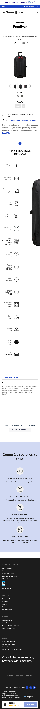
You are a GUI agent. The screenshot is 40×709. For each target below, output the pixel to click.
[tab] (10, 377)
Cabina (18, 106)
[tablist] (20, 378)
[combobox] (30, 696)
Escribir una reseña (22, 430)
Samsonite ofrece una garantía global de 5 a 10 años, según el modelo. (20, 541)
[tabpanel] (20, 400)
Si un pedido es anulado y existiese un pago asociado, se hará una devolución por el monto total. (20, 520)
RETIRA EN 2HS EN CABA (20, 6)
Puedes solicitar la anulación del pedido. (20, 500)
